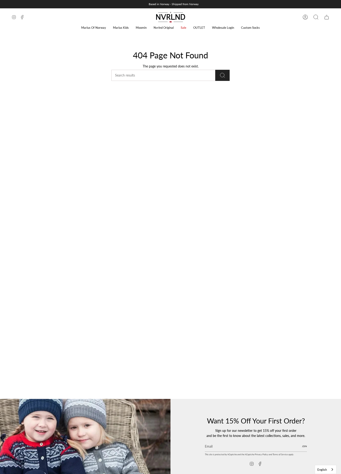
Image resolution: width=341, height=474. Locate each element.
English (322, 469)
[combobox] (325, 469)
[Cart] (326, 17)
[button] (93, 27)
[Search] (222, 75)
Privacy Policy (261, 454)
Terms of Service (280, 454)
